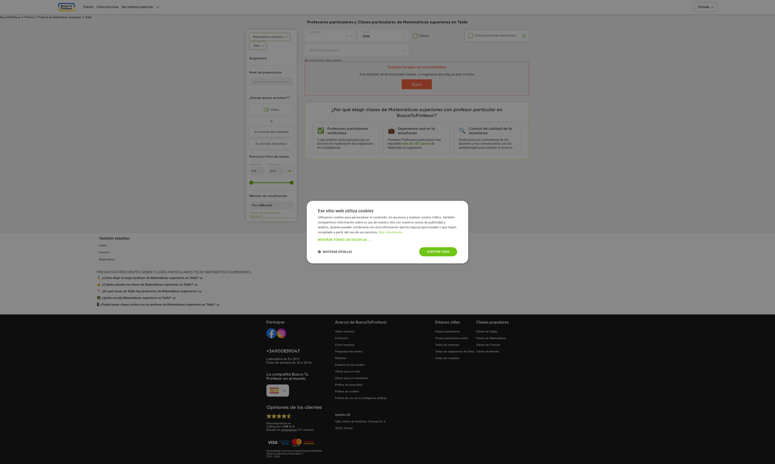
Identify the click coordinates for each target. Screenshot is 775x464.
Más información (390, 232)
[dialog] (387, 232)
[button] (387, 239)
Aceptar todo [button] (438, 251)
